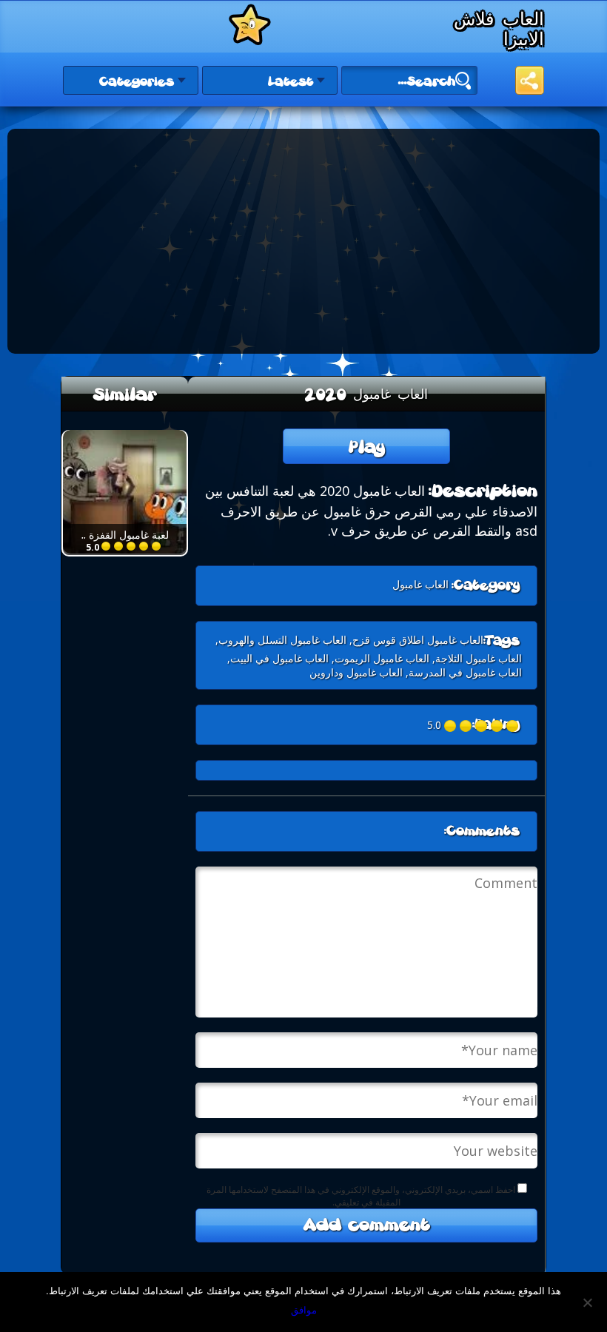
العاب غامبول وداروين (356, 672)
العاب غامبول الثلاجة (478, 658)
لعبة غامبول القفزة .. (125, 534)
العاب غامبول (420, 584)
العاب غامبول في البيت (279, 658)
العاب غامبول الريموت (382, 658)
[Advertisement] (159, 239)
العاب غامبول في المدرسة (465, 672)
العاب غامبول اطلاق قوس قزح (417, 640)
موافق (304, 1310)
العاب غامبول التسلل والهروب (282, 640)
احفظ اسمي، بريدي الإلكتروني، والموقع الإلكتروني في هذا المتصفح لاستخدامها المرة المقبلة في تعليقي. (361, 1195)
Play (367, 448)
